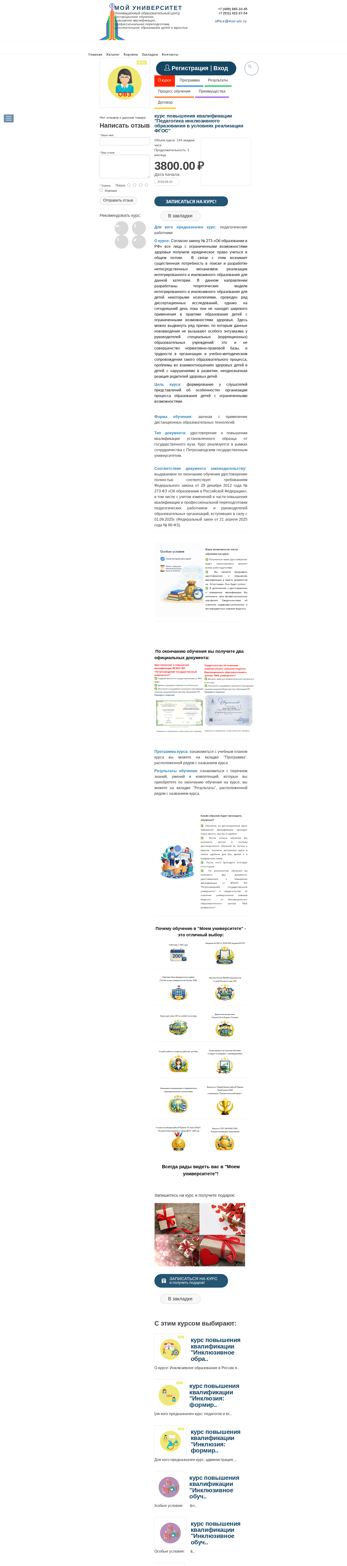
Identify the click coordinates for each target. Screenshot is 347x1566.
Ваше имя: (107, 135)
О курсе (164, 80)
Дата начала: (167, 174)
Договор (165, 102)
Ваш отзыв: (108, 152)
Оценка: (106, 185)
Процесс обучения (174, 91)
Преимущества (212, 91)
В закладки (180, 215)
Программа (190, 80)
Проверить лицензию (164, 695)
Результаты (218, 80)
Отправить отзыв (118, 200)
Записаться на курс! (191, 201)
